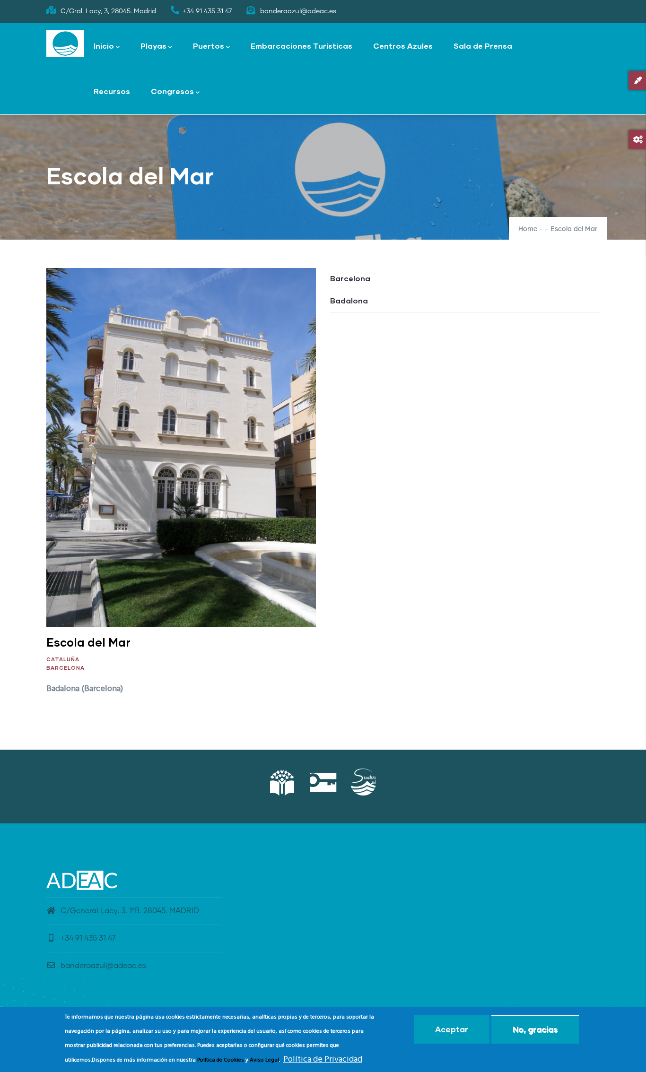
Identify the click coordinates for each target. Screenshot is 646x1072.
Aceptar (451, 1029)
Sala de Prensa (483, 45)
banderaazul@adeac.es (103, 965)
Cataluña (62, 659)
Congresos (172, 90)
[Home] (65, 44)
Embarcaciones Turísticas (301, 45)
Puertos (208, 45)
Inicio (104, 45)
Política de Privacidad (322, 1059)
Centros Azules (403, 45)
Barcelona (65, 668)
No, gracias (535, 1029)
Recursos (112, 90)
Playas (153, 45)
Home (527, 229)
